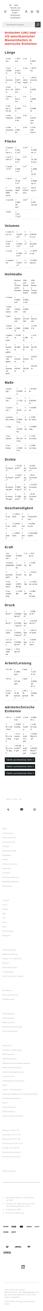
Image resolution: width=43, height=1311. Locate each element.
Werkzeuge (7, 886)
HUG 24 (5, 963)
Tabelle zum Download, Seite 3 (20, 773)
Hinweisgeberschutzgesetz (13, 1081)
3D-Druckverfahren (10, 995)
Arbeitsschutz (8, 833)
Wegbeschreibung (9, 954)
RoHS (4, 1085)
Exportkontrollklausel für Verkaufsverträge (19, 1094)
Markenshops (9, 896)
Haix (4, 927)
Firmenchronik (8, 1076)
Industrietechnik (9, 837)
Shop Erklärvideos (10, 1031)
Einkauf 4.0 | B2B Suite (12, 959)
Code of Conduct (9, 1107)
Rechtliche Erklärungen (12, 1050)
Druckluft (6, 873)
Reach (5, 1103)
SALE (4, 829)
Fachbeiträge (7, 972)
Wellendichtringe (9, 851)
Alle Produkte (7, 931)
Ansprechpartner (9, 950)
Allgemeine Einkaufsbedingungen (16, 1063)
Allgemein (6, 935)
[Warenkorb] (38, 11)
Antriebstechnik (8, 842)
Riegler (5, 909)
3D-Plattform (7, 990)
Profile (5, 859)
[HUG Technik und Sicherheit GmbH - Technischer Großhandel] (15, 11)
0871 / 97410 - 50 (13, 799)
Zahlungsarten (8, 1018)
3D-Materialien (8, 999)
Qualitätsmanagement (11, 1098)
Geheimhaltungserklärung (13, 1072)
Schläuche (6, 868)
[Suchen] (38, 24)
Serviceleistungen (9, 967)
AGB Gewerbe (8, 1054)
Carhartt (5, 900)
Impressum (7, 1045)
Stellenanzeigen (9, 1171)
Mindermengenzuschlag (12, 1027)
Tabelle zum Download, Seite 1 (20, 760)
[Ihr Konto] (26, 11)
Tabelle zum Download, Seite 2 (20, 766)
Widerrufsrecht (8, 1022)
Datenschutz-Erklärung (12, 1067)
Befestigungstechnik (10, 881)
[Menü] (5, 11)
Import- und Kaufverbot (12, 1089)
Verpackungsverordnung (12, 1116)
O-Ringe (5, 846)
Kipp (4, 913)
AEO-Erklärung (8, 1111)
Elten (4, 922)
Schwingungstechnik (10, 877)
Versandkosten (8, 1014)
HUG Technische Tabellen (13, 976)
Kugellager (6, 855)
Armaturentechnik (9, 864)
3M (3, 918)
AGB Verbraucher (9, 1059)
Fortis (4, 905)
